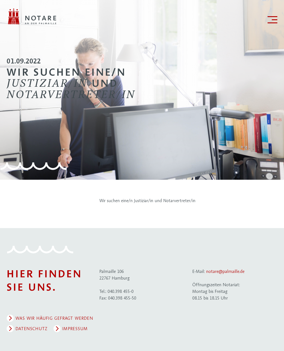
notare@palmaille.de (225, 271)
